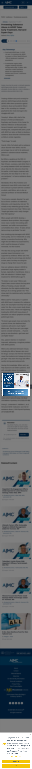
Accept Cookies (16, 766)
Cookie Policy (14, 753)
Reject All (16, 761)
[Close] (30, 735)
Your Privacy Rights (16, 756)
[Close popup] (27, 375)
